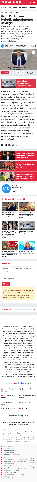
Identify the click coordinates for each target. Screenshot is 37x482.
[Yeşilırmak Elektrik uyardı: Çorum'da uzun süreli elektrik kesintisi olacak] (27, 207)
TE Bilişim (32, 462)
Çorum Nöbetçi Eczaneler (7, 390)
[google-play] (23, 416)
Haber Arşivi (25, 409)
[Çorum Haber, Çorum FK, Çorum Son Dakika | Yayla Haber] (11, 2)
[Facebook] (8, 383)
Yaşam (23, 476)
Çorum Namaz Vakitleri (7, 396)
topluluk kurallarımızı (19, 290)
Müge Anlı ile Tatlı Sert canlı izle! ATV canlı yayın (27, 252)
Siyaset (6, 472)
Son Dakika (13, 7)
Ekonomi (6, 458)
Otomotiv (23, 468)
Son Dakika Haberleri (9, 409)
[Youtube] (25, 383)
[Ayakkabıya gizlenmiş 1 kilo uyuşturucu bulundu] (27, 225)
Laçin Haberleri (21, 461)
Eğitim (22, 456)
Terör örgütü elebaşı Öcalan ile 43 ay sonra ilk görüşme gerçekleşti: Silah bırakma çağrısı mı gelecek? (9, 234)
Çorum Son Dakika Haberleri (12, 454)
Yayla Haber (14, 13)
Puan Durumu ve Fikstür (7, 403)
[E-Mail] (13, 191)
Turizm (22, 474)
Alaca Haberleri (8, 447)
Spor (15, 472)
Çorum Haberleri (9, 452)
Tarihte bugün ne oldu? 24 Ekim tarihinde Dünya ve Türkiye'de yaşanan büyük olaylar (9, 254)
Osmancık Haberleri (9, 468)
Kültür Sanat (7, 461)
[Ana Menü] (34, 2)
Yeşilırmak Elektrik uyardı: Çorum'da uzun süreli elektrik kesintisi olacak (26, 215)
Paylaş (6, 72)
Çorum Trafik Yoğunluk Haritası (27, 396)
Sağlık (17, 470)
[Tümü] (34, 309)
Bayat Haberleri (8, 448)
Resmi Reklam (23, 424)
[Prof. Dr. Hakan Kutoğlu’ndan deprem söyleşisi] (18, 59)
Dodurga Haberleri (9, 456)
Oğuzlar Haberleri (9, 465)
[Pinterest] (15, 383)
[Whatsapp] (29, 383)
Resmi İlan (13, 424)
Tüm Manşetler (26, 402)
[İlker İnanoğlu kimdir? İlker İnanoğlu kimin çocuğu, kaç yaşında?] (10, 207)
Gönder (5, 284)
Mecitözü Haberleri (9, 463)
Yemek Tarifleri (8, 478)
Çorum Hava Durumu (28, 389)
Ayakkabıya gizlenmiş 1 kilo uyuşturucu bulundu (26, 232)
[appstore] (12, 416)
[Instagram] (18, 383)
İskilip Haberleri (8, 459)
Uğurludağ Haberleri (10, 476)
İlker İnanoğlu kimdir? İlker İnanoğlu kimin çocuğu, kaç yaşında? (8, 214)
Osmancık (23, 7)
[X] (11, 383)
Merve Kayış (16, 187)
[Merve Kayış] (6, 188)
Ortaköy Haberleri (9, 467)
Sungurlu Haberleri (9, 474)
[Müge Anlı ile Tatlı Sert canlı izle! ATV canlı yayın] (27, 245)
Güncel (16, 458)
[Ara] (31, 2)
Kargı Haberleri (23, 459)
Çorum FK (33, 7)
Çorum (3, 7)
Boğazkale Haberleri (10, 450)
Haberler (4, 13)
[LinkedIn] (22, 383)
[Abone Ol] (30, 73)
